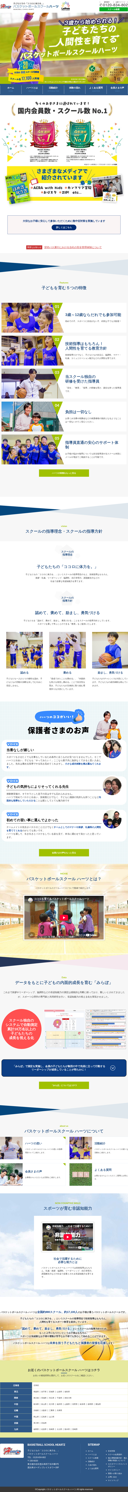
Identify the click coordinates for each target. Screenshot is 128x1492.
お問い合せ (112, 1477)
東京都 (36, 1398)
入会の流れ (92, 1465)
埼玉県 (51, 1398)
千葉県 (59, 1398)
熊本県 (67, 1429)
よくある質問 (96, 89)
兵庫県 (59, 1410)
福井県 (59, 1404)
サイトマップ (113, 1480)
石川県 (51, 1404)
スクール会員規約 (115, 1454)
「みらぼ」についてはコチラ (64, 1085)
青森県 (36, 1392)
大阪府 (43, 1410)
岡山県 (36, 1417)
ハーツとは (32, 89)
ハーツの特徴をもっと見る (64, 473)
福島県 (67, 1392)
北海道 (36, 1385)
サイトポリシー (114, 1470)
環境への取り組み (115, 1473)
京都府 (36, 1410)
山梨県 (67, 1404)
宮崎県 (75, 1429)
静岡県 (90, 1404)
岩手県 (43, 1392)
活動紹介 (53, 89)
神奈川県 (68, 1398)
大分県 (59, 1429)
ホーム (10, 89)
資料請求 (107, 2)
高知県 (43, 1423)
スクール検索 (114, 9)
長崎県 (51, 1429)
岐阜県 (82, 1404)
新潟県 (36, 1404)
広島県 (43, 1417)
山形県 (59, 1392)
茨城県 (43, 1398)
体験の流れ (74, 89)
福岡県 (36, 1429)
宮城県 (51, 1392)
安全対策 (111, 1451)
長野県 (75, 1404)
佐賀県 (43, 1429)
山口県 (51, 1417)
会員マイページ (120, 2)
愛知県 (98, 1404)
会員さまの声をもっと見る (64, 853)
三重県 (51, 1410)
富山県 (43, 1404)
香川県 (36, 1423)
